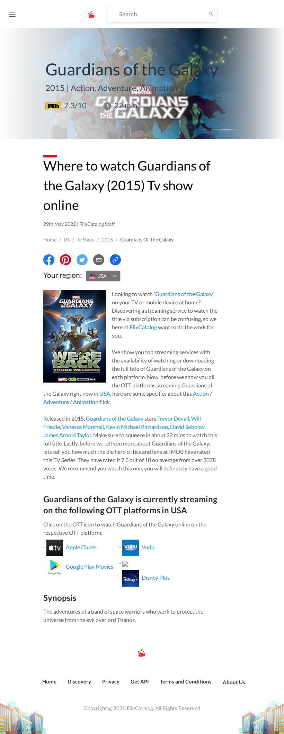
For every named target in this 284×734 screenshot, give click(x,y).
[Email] (98, 259)
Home (49, 239)
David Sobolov (187, 426)
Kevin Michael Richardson (137, 426)
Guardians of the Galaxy (114, 418)
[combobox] (103, 276)
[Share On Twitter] (82, 259)
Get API (140, 681)
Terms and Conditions (186, 681)
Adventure (56, 401)
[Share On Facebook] (48, 259)
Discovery (79, 681)
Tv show (86, 239)
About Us (234, 682)
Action (201, 393)
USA (104, 393)
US (67, 239)
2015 (107, 239)
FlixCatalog (143, 327)
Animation (85, 401)
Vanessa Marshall (83, 426)
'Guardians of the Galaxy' (184, 294)
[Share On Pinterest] (65, 259)
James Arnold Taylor (67, 435)
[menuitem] (49, 685)
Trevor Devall (173, 418)
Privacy (110, 681)
